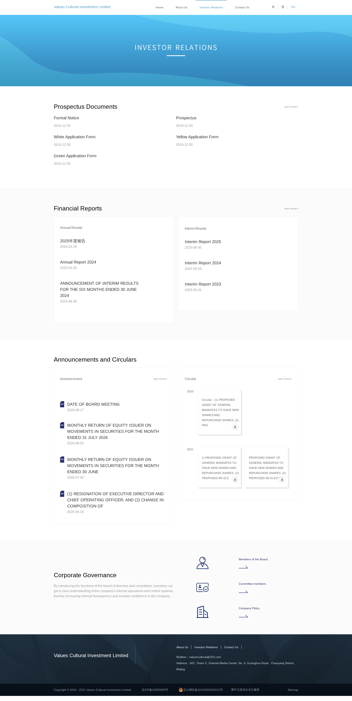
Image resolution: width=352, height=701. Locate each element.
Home (159, 7)
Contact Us (242, 7)
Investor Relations (211, 7)
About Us (181, 7)
